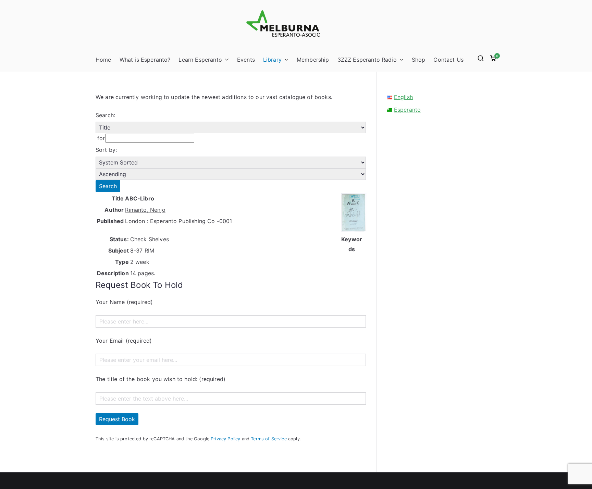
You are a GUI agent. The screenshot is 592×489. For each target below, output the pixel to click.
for (100, 138)
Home (103, 59)
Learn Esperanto (200, 59)
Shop (419, 59)
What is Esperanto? (145, 59)
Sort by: (106, 149)
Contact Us (448, 59)
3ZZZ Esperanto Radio (367, 59)
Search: (105, 115)
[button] (225, 60)
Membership (313, 59)
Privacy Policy (225, 438)
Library (272, 59)
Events (246, 59)
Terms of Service (269, 438)
